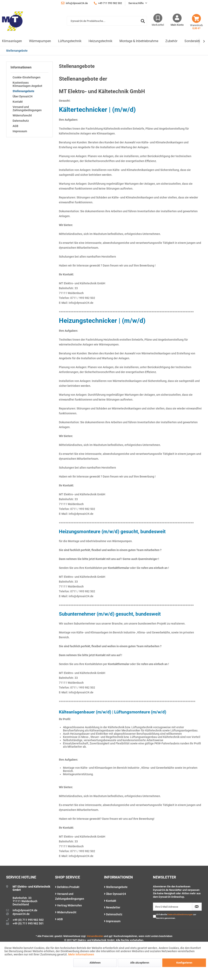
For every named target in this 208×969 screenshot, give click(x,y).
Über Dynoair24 (22, 96)
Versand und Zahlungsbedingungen (27, 108)
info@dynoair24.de (25, 910)
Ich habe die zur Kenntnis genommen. (176, 916)
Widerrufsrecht (22, 115)
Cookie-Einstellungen (26, 77)
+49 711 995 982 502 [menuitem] (110, 3)
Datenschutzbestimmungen (180, 914)
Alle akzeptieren (139, 962)
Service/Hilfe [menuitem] (136, 3)
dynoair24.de (21, 914)
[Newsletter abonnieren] (197, 907)
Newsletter (112, 907)
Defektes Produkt (67, 887)
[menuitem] (107, 23)
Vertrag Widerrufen (69, 905)
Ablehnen (95, 962)
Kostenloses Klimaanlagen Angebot (27, 84)
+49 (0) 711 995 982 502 (28, 919)
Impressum (20, 131)
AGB (15, 126)
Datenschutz (21, 120)
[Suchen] (143, 21)
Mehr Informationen (81, 954)
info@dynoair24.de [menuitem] (76, 3)
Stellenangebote (23, 91)
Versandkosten (95, 936)
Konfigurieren (184, 962)
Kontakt (18, 101)
